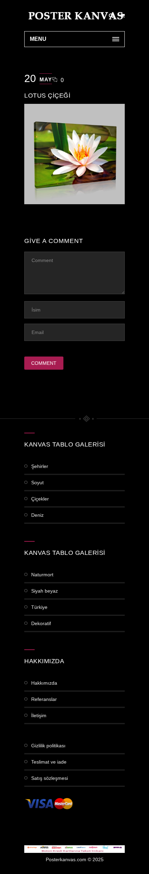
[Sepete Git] (122, 15)
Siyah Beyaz (44, 591)
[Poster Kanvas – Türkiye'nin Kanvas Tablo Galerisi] (74, 15)
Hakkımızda (44, 683)
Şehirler (39, 466)
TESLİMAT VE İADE (49, 762)
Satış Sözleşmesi (49, 778)
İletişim (38, 715)
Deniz (37, 515)
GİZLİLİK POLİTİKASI (48, 745)
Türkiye (39, 607)
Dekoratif (41, 623)
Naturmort (42, 574)
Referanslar (44, 699)
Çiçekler (40, 499)
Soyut (37, 482)
